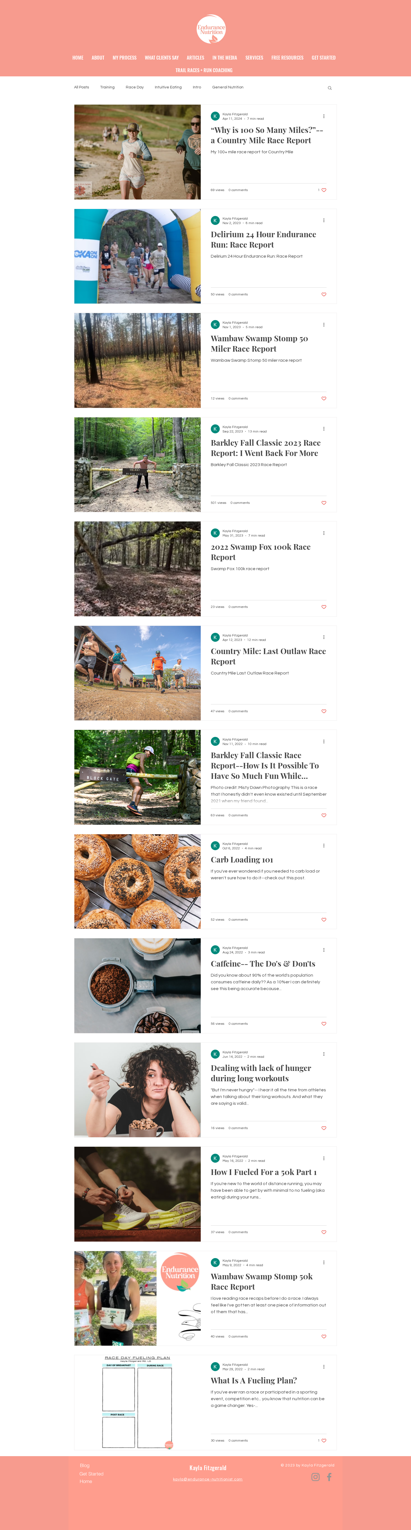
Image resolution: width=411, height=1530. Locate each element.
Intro (197, 87)
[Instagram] (315, 1477)
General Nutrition (228, 87)
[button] (329, 88)
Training (107, 87)
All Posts (81, 87)
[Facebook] (329, 1477)
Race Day (135, 87)
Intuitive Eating (168, 87)
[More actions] (325, 116)
